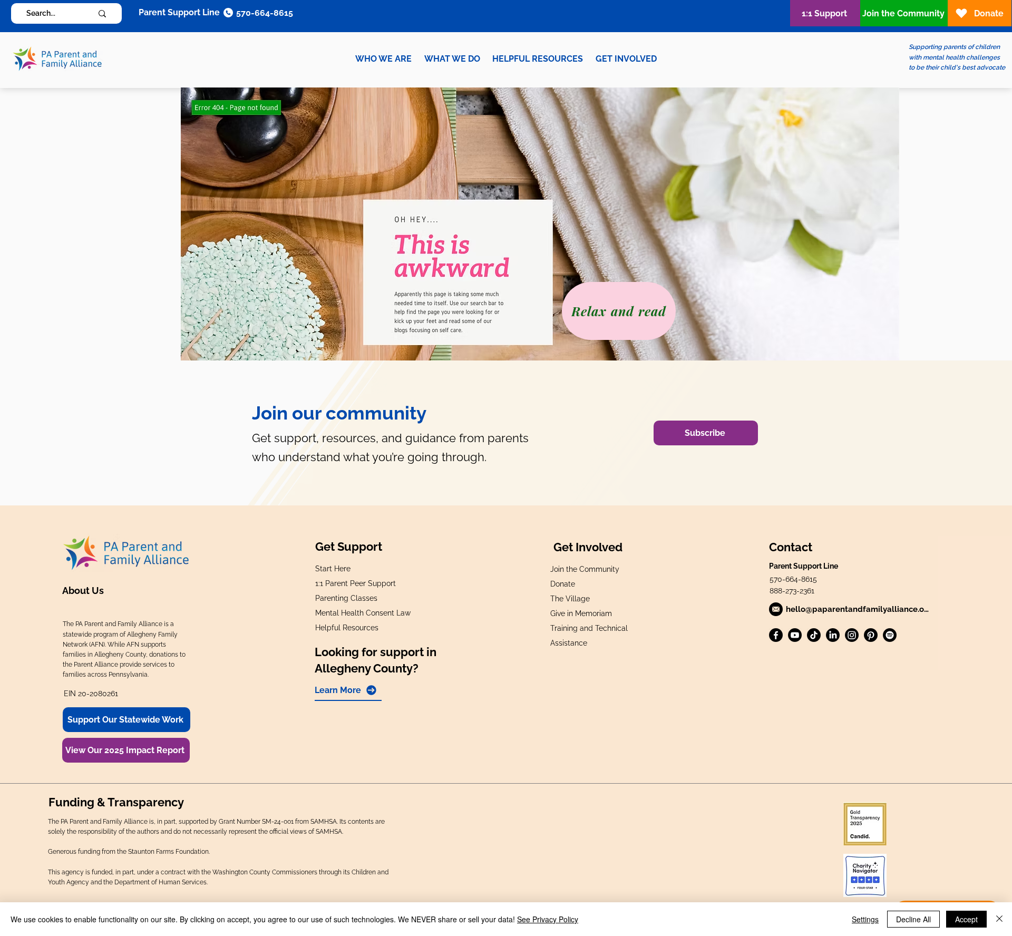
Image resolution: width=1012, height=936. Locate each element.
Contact (790, 547)
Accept (966, 919)
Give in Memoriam (581, 613)
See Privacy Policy (547, 919)
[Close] (999, 919)
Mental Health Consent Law (363, 613)
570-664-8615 (793, 579)
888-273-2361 (792, 591)
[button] (383, 58)
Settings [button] (865, 919)
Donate (562, 584)
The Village (570, 598)
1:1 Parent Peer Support (355, 583)
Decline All (913, 919)
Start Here (333, 568)
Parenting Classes (346, 598)
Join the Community (584, 569)
